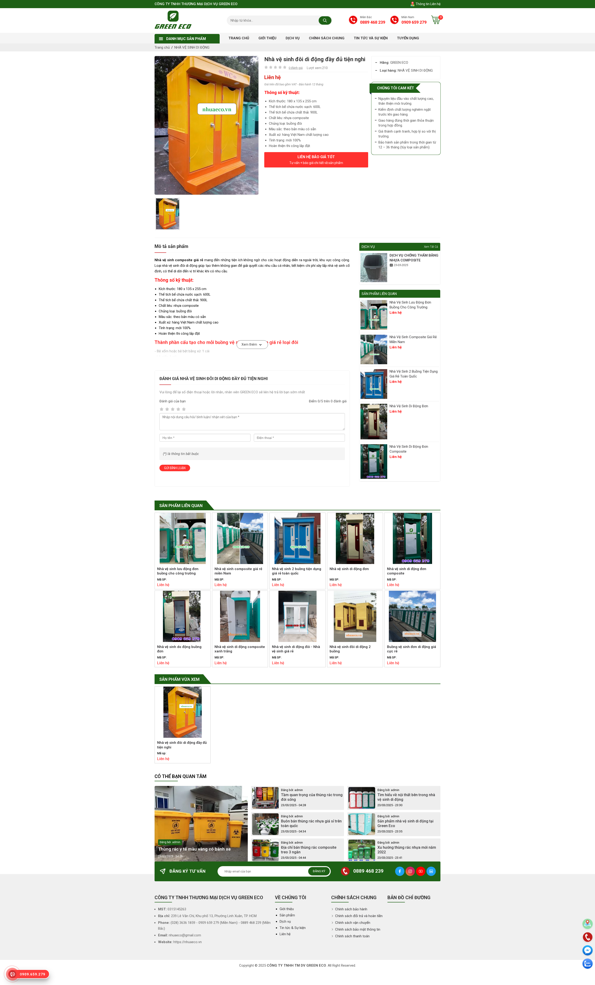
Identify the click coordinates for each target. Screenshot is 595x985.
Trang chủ (162, 47)
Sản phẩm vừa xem (179, 679)
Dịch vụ (285, 921)
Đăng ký (319, 871)
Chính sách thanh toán (352, 936)
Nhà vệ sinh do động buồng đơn (179, 649)
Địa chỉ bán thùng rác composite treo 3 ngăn (308, 850)
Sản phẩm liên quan (181, 505)
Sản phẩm (287, 915)
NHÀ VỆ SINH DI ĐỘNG (191, 47)
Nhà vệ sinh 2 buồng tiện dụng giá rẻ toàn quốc (414, 373)
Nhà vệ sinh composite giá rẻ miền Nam (413, 339)
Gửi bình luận (174, 468)
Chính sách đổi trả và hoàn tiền (358, 916)
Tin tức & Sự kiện (293, 928)
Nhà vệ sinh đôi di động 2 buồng (350, 649)
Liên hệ (285, 934)
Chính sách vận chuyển (352, 923)
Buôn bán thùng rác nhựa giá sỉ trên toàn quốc (311, 823)
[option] (206, 125)
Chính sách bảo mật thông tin (357, 929)
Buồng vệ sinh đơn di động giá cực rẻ (411, 649)
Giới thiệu (287, 909)
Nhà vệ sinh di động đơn (409, 406)
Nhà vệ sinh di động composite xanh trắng (240, 649)
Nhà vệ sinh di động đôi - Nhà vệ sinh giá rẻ (296, 649)
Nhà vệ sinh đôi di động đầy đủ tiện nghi (182, 745)
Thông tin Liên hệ (427, 4)
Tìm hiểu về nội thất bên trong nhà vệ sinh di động (406, 797)
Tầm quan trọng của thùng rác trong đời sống (312, 797)
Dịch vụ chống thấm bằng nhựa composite (414, 257)
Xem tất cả (431, 246)
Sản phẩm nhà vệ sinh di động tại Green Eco (405, 823)
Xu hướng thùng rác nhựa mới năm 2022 (406, 850)
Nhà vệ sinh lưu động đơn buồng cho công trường (410, 304)
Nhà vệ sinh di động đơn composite (409, 449)
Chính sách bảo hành (350, 909)
